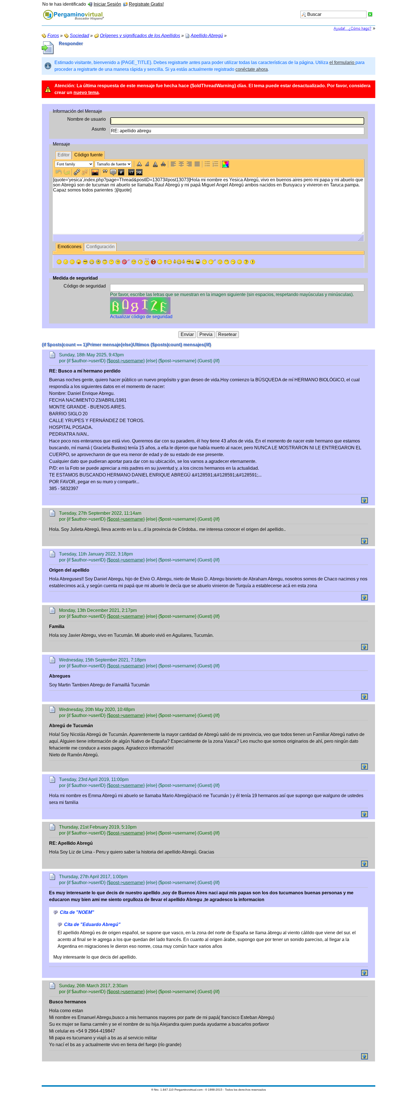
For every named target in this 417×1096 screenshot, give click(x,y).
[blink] (140, 261)
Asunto (99, 129)
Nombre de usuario (86, 119)
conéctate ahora (251, 69)
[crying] (98, 261)
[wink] (72, 261)
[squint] (239, 261)
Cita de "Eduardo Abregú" (92, 924)
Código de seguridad (85, 286)
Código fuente (88, 154)
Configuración (100, 246)
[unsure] (117, 261)
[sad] (65, 261)
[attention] (252, 261)
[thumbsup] (179, 261)
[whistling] (226, 261)
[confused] (146, 261)
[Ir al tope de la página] (364, 500)
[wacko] (220, 261)
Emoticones (69, 246)
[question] (246, 261)
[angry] (133, 261)
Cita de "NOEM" (77, 912)
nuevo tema (86, 92)
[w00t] (197, 261)
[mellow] (159, 261)
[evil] (233, 261)
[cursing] (153, 261)
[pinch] (204, 261)
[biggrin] (91, 261)
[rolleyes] (104, 261)
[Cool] (85, 261)
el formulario (342, 62)
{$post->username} (126, 360)
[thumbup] (190, 261)
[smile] (59, 261)
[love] (126, 261)
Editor (64, 154)
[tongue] (78, 261)
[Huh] (111, 261)
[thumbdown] (168, 261)
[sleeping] (212, 261)
